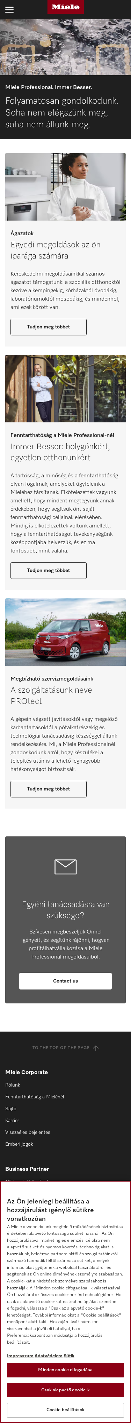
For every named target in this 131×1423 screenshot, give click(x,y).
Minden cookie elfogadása (65, 1370)
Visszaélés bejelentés (27, 1132)
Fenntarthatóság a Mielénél (34, 1097)
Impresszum (20, 1356)
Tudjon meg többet (48, 327)
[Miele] (65, 7)
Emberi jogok (19, 1144)
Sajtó (10, 1108)
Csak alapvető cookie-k (65, 1390)
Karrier (12, 1120)
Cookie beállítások (65, 1410)
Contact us (65, 981)
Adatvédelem (49, 1356)
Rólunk (12, 1085)
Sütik (69, 1356)
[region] (65, 1302)
